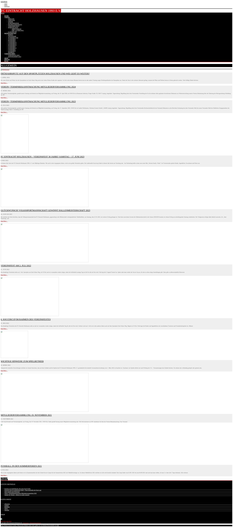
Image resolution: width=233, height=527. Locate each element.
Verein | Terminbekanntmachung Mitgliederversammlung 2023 (38, 101)
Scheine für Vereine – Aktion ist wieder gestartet (16, 495)
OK (58, 525)
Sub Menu (4, 1)
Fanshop (6, 505)
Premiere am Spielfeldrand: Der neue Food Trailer (17, 488)
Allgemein (7, 504)
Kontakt (7, 6)
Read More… (4, 83)
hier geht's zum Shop (6, 521)
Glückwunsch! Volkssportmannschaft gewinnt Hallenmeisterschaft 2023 (45, 210)
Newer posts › (4, 479)
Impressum (26, 522)
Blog (5, 5)
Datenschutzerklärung (35, 522)
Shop (5, 4)
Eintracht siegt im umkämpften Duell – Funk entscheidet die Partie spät (22, 490)
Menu (2, 13)
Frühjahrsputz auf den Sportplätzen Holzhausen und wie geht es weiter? (45, 73)
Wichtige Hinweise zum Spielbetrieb (22, 361)
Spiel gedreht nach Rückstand (12, 492)
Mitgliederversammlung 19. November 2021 (26, 415)
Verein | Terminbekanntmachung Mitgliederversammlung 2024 (38, 87)
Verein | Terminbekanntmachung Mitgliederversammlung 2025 (20, 493)
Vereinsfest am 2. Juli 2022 (16, 265)
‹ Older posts (4, 478)
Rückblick (7, 507)
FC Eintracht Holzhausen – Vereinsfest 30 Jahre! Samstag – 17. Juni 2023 (42, 156)
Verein (6, 508)
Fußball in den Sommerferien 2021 (21, 466)
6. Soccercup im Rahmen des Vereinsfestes (26, 319)
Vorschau (6, 510)
